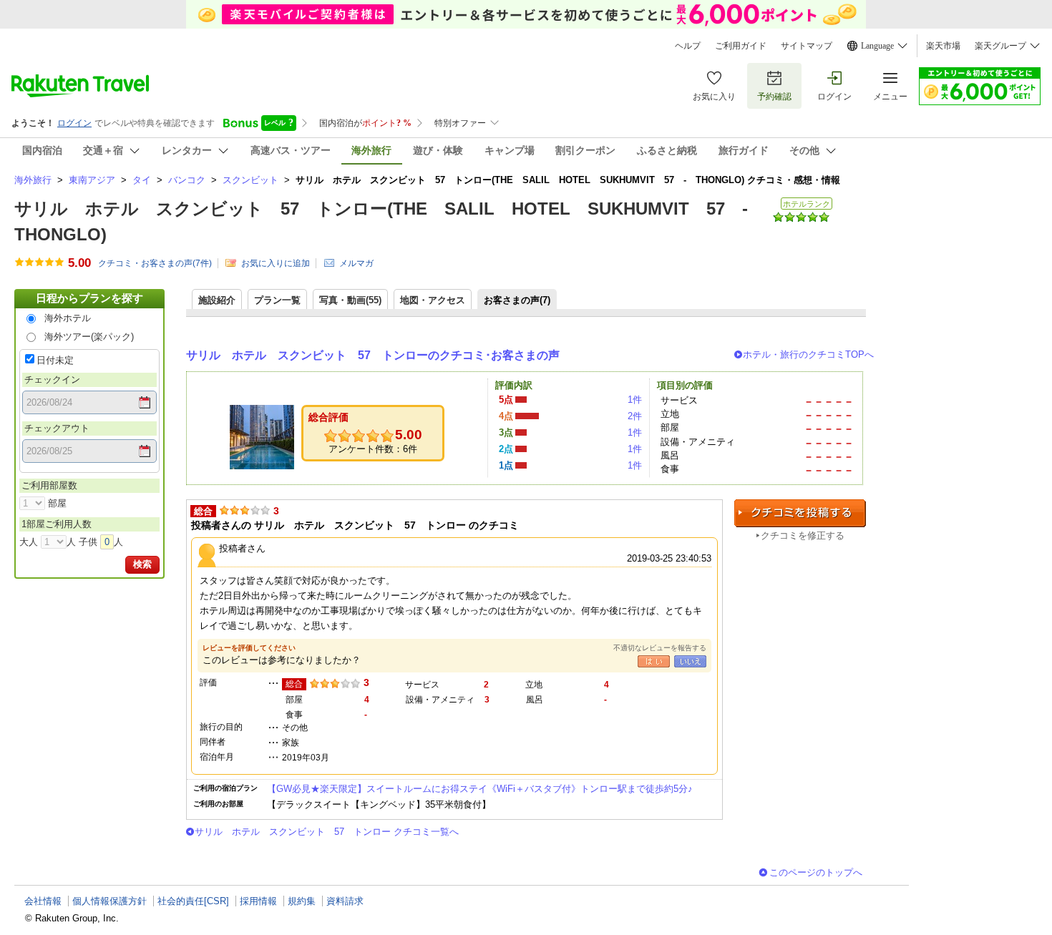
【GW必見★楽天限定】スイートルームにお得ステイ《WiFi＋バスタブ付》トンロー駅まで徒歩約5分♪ (480, 788)
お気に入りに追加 (275, 263)
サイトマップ (806, 46)
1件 (635, 399)
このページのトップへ (815, 872)
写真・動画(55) (350, 300)
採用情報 (258, 901)
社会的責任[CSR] (193, 901)
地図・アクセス (432, 300)
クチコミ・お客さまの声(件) (155, 263)
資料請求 (345, 901)
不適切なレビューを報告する (659, 648)
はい (654, 661)
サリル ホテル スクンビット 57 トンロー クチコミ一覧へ (327, 831)
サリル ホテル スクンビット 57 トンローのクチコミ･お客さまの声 (373, 355)
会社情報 (43, 901)
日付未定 (55, 360)
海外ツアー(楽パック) (89, 336)
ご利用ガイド (740, 46)
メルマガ (356, 263)
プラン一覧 (277, 300)
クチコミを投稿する (800, 513)
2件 (635, 416)
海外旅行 (33, 180)
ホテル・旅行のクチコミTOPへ (808, 354)
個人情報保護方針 (109, 901)
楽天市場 (943, 46)
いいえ (690, 661)
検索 (142, 564)
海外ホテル (67, 318)
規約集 (302, 901)
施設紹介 (216, 300)
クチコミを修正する (802, 535)
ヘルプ (688, 46)
